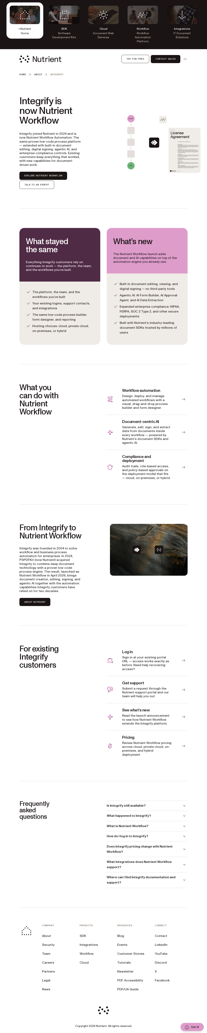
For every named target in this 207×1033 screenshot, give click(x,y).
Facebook (162, 980)
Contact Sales (165, 59)
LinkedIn (161, 945)
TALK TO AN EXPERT (36, 184)
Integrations (89, 945)
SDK (83, 936)
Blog (120, 936)
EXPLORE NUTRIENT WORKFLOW (43, 175)
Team (46, 953)
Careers (48, 962)
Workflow (87, 953)
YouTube (161, 953)
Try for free (135, 59)
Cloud (84, 962)
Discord (161, 962)
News (46, 989)
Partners (48, 971)
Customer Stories (130, 953)
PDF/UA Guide (127, 989)
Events (122, 945)
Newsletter (125, 971)
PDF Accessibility (130, 980)
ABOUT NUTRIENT (34, 602)
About (46, 936)
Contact (161, 936)
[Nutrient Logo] (40, 59)
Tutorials (124, 962)
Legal (46, 980)
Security (48, 945)
